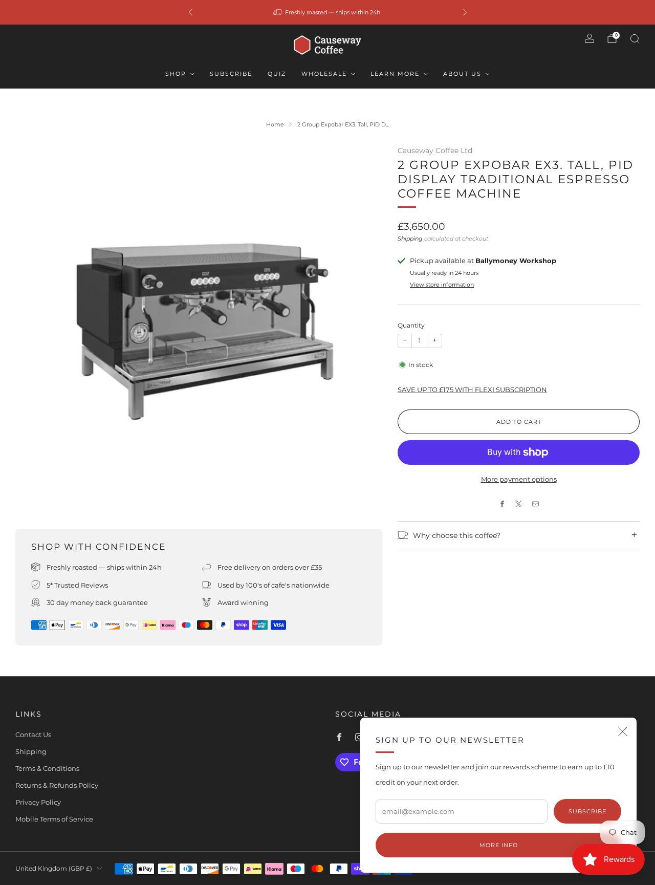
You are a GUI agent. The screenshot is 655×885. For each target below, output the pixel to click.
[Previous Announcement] (190, 12)
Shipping (410, 238)
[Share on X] (519, 504)
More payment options (519, 479)
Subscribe (231, 73)
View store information (442, 284)
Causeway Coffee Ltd (435, 150)
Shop (175, 73)
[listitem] (328, 12)
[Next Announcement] (465, 12)
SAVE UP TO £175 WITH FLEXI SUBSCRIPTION (472, 389)
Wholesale (324, 73)
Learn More (395, 73)
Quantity (411, 325)
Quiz (277, 73)
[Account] (589, 38)
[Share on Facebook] (502, 504)
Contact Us (33, 734)
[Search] (634, 38)
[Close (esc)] (623, 731)
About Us (462, 73)
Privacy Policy (38, 802)
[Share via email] (535, 504)
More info (498, 845)
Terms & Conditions (47, 768)
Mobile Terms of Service (54, 819)
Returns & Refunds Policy (56, 785)
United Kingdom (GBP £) (53, 868)
